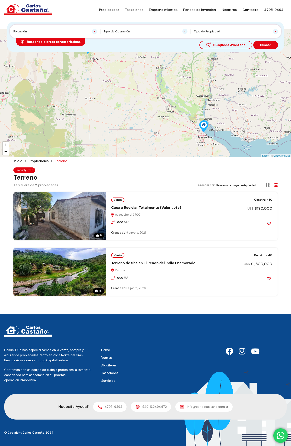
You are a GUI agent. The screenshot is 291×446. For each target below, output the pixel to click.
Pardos (119, 270)
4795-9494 (274, 9)
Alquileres (109, 365)
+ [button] (5, 145)
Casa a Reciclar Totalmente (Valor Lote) (146, 207)
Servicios (108, 381)
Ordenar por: (206, 185)
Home (105, 350)
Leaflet (265, 155)
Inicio (17, 161)
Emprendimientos (163, 9)
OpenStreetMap (282, 155)
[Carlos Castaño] (28, 9)
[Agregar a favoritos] (268, 223)
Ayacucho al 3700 (127, 214)
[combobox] (55, 31)
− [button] (5, 151)
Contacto (250, 9)
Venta (118, 200)
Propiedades (109, 9)
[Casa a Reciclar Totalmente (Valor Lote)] (203, 126)
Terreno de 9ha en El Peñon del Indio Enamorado (153, 263)
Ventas (106, 358)
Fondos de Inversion (199, 9)
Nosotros (229, 9)
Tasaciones (134, 9)
